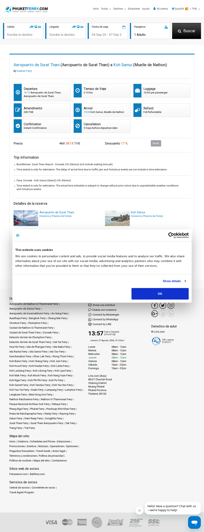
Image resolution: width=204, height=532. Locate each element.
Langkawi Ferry (18, 394)
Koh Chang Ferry (38, 361)
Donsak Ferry (50, 332)
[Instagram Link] (171, 305)
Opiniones (72, 446)
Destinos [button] (118, 8)
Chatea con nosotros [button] (104, 309)
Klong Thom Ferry (63, 356)
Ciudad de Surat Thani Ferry (25, 332)
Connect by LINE (102, 324)
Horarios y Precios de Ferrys (55, 216)
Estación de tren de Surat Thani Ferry (30, 342)
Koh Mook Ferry (37, 375)
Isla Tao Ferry (57, 351)
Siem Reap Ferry (33, 418)
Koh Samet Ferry (18, 384)
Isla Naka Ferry (61, 346)
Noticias (43, 446)
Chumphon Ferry (37, 322)
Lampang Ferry (54, 389)
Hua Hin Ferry (17, 346)
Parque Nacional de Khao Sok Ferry (29, 404)
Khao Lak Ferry (41, 356)
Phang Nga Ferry (18, 408)
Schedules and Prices (42, 441)
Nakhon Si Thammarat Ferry (56, 399)
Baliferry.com (37, 474)
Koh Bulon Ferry (18, 361)
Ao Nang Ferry (59, 313)
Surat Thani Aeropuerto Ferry (46, 423)
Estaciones (134, 8)
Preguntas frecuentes (21, 450)
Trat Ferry (29, 427)
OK (160, 293)
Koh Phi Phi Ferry (37, 380)
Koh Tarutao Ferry (40, 384)
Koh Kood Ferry (18, 365)
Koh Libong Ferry (42, 370)
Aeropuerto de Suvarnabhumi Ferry (29, 313)
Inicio (96, 8)
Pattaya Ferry (59, 404)
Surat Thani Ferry (18, 423)
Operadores (57, 446)
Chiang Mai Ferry (57, 318)
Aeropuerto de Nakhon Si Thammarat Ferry (33, 303)
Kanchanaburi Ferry (20, 356)
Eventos (31, 446)
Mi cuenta (162, 8)
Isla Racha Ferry (18, 351)
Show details (172, 281)
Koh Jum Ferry (58, 361)
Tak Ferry (70, 423)
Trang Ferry (15, 427)
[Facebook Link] (154, 305)
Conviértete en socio (43, 487)
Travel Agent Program (21, 492)
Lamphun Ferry (73, 389)
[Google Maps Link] (154, 313)
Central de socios (19, 487)
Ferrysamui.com (18, 474)
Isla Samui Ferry (38, 351)
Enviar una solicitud (103, 305)
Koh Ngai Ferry (17, 380)
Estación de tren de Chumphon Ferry (30, 337)
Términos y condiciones (23, 455)
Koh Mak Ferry (17, 375)
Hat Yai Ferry (60, 342)
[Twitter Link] (162, 305)
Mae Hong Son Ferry (40, 394)
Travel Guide (43, 450)
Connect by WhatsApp (105, 319)
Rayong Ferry (67, 413)
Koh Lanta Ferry (60, 365)
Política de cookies (20, 460)
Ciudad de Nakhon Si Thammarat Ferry (31, 327)
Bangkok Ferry (37, 318)
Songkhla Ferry (53, 418)
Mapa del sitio (41, 460)
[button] (186, 8)
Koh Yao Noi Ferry (62, 384)
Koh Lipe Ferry (63, 370)
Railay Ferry (50, 413)
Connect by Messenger (106, 314)
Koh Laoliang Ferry (20, 370)
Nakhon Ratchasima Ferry (24, 399)
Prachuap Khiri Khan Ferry (60, 408)
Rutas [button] (104, 8)
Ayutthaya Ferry (18, 318)
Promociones (17, 446)
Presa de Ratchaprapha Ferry (25, 413)
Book (156, 143)
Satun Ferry (15, 418)
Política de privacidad (51, 455)
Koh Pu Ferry (56, 380)
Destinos (23, 441)
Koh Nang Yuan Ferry (60, 375)
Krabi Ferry (37, 389)
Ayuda (145, 8)
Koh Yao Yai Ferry (19, 389)
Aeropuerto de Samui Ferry (24, 308)
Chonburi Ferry (17, 322)
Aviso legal (58, 450)
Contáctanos (59, 460)
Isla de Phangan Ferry (39, 346)
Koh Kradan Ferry (39, 365)
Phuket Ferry (37, 408)
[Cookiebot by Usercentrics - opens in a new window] (171, 235)
